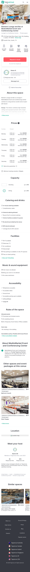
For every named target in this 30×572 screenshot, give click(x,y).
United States (4, 474)
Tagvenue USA (15, 559)
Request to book (15, 59)
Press (22, 524)
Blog (22, 528)
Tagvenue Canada (16, 546)
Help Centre (8, 525)
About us (8, 520)
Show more (5, 423)
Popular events (22, 537)
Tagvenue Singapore (17, 552)
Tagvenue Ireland (16, 549)
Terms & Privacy (22, 520)
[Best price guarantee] (16, 166)
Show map (18, 37)
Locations (22, 533)
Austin (11, 474)
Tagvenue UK (15, 556)
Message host (15, 81)
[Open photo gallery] (15, 14)
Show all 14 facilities (8, 258)
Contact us (8, 529)
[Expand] (27, 2)
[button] (23, 2)
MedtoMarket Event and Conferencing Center (15, 344)
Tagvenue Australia (16, 543)
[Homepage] (7, 2)
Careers (8, 533)
